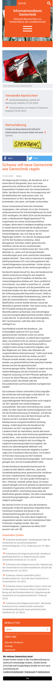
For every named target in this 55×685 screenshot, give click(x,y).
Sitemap (9, 646)
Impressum (30, 671)
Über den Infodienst (14, 642)
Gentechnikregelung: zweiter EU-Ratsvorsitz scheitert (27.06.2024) (22, 101)
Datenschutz (44, 671)
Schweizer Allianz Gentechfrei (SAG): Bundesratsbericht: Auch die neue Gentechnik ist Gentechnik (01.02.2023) (25, 578)
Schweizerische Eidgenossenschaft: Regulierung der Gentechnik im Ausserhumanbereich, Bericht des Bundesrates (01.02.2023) (27, 567)
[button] (14, 158)
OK (27, 678)
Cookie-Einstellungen (13, 671)
